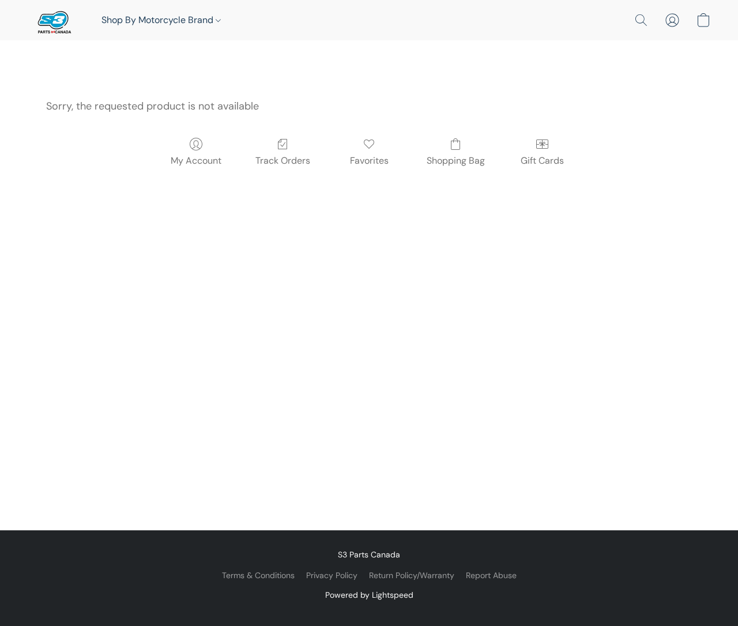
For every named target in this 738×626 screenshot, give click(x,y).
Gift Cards (542, 160)
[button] (53, 20)
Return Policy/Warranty (411, 575)
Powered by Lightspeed (369, 595)
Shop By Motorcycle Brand (158, 20)
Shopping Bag (456, 160)
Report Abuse (491, 575)
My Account (196, 160)
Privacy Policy (331, 575)
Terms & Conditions (258, 575)
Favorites (369, 160)
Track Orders (282, 160)
